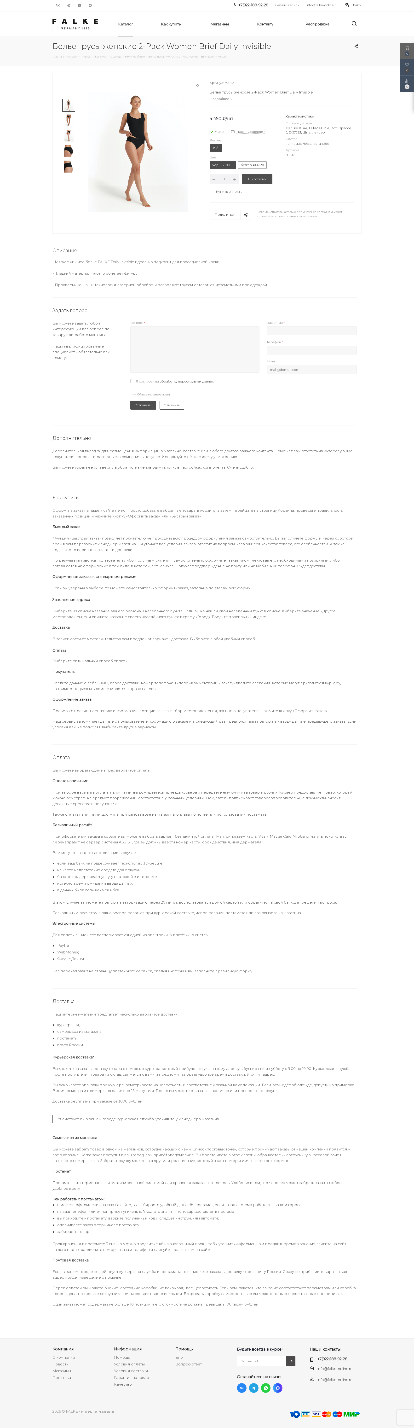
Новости (60, 1364)
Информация (128, 1349)
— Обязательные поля (150, 394)
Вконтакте (57, 5)
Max (90, 5)
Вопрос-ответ (188, 1364)
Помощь (122, 1357)
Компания (63, 1349)
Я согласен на (175, 381)
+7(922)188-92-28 (332, 1359)
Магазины (61, 1371)
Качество (123, 1384)
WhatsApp (79, 5)
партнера (76, 1249)
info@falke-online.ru (322, 5)
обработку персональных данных (187, 381)
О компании (63, 1357)
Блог (179, 1357)
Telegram (68, 5)
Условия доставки (131, 1371)
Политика (61, 1377)
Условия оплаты (129, 1364)
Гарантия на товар (131, 1377)
